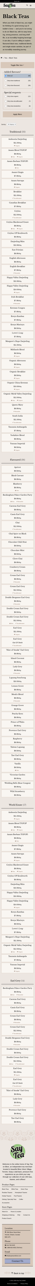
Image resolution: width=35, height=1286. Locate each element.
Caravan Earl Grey (17, 506)
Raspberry (17, 739)
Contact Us (26, 1215)
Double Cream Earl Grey (17, 608)
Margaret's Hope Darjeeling (18, 341)
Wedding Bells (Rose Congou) (17, 783)
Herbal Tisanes (6, 1196)
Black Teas (13, 58)
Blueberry (17, 484)
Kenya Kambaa (17, 316)
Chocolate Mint (17, 550)
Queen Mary (17, 405)
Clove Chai (17, 559)
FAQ (18, 1215)
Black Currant (17, 476)
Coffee (21, 1199)
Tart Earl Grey (17, 755)
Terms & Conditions (12, 1283)
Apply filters (17, 114)
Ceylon (17, 211)
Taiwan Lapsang (17, 747)
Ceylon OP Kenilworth (18, 233)
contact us (17, 1261)
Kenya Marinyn (17, 325)
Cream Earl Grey (17, 575)
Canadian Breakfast (17, 203)
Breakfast (18, 192)
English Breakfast (17, 266)
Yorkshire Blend (17, 435)
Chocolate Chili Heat (17, 542)
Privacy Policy (24, 1283)
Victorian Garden (17, 775)
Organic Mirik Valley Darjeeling (17, 394)
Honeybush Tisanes (21, 1192)
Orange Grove (17, 705)
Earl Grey (17, 628)
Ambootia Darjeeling (17, 139)
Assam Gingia (17, 172)
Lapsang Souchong (17, 678)
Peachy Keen (17, 714)
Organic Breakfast (17, 372)
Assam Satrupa (17, 181)
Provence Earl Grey (17, 730)
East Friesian (17, 250)
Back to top (18, 1273)
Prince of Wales (17, 722)
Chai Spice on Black (17, 534)
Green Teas (24, 1189)
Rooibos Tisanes (7, 1192)
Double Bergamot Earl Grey (17, 597)
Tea (5, 58)
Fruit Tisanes (18, 1196)
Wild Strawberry (17, 791)
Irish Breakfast (17, 297)
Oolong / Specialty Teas (9, 1199)
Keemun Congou (17, 308)
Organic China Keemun (17, 383)
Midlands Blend (18, 350)
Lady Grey (17, 667)
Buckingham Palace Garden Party (17, 495)
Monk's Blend (17, 694)
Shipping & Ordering (8, 1215)
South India (17, 416)
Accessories (5, 1202)
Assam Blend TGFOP (17, 150)
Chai (17, 523)
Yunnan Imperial (17, 444)
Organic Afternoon (17, 361)
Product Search (6, 1218)
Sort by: (8, 124)
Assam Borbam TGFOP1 (17, 161)
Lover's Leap (17, 333)
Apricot (17, 467)
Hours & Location (16, 1211)
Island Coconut (17, 658)
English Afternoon (17, 258)
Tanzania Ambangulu (17, 427)
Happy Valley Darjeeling (17, 277)
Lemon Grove (17, 686)
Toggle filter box (17, 65)
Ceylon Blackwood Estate (17, 222)
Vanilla (18, 764)
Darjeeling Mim (17, 241)
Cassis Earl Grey (17, 514)
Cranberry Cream (17, 567)
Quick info (17, 1)
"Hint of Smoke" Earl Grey (17, 650)
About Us (5, 1211)
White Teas (14, 1189)
